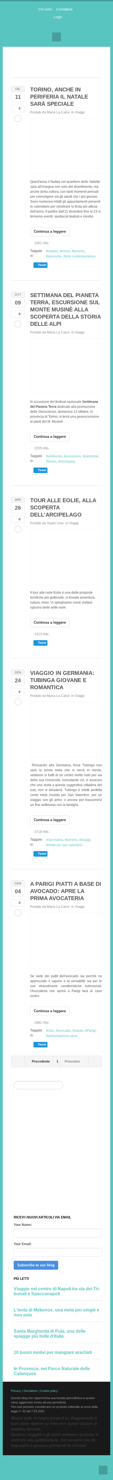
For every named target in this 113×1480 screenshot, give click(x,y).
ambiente (55, 456)
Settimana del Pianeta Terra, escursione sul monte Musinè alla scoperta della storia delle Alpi (65, 309)
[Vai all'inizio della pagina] (103, 1470)
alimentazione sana (62, 1036)
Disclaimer (31, 1390)
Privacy (16, 1390)
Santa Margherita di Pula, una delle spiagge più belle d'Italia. (50, 1333)
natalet (53, 251)
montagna (67, 461)
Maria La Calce (58, 112)
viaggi (85, 840)
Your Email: (23, 1244)
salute (78, 1031)
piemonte (55, 256)
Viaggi (79, 112)
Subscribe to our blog (36, 1265)
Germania (55, 840)
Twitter (61, 26)
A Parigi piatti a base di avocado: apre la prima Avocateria (65, 891)
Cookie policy (49, 1390)
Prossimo (73, 1061)
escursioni (73, 456)
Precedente (40, 1061)
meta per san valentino (65, 845)
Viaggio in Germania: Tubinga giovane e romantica (62, 680)
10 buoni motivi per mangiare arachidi (53, 1352)
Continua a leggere (50, 231)
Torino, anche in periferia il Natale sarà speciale (59, 96)
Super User (55, 523)
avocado (64, 1031)
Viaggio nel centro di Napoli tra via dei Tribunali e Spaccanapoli (57, 1291)
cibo (51, 1031)
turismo (79, 251)
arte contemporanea (80, 256)
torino (65, 251)
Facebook (51, 26)
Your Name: (23, 1225)
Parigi (91, 1031)
